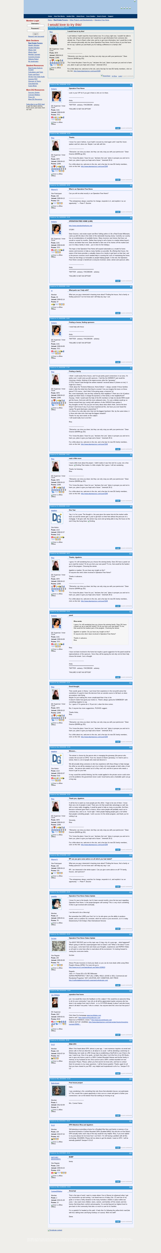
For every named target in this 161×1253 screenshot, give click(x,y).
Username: (35, 23)
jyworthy (54, 896)
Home (50, 16)
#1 (131, 85)
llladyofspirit (55, 1083)
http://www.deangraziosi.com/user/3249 (87, 71)
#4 (131, 217)
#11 (130, 611)
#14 (130, 795)
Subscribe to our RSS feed (35, 104)
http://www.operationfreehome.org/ (80, 226)
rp (51, 291)
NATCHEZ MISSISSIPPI (56, 1158)
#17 (130, 934)
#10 (130, 553)
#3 (131, 185)
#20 (130, 1079)
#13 (130, 747)
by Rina (114, 76)
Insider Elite (71, 16)
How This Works (59, 16)
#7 (131, 368)
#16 (130, 892)
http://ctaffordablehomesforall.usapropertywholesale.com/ (88, 980)
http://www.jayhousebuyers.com (89, 1017)
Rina (51, 32)
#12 (130, 683)
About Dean (80, 16)
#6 (131, 318)
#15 (130, 855)
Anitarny (54, 89)
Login (120, 76)
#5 (131, 286)
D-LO (53, 1044)
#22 (130, 1153)
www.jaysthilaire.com (94, 1015)
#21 (130, 1121)
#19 (130, 1040)
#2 (131, 134)
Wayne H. (54, 189)
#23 (130, 1187)
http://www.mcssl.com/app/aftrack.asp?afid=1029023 (87, 967)
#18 (130, 991)
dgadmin (54, 510)
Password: (35, 28)
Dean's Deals (101, 16)
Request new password (36, 36)
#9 (131, 506)
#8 (131, 455)
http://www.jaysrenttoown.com (101, 1020)
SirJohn (53, 938)
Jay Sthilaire (55, 995)
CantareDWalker (56, 1191)
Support (110, 16)
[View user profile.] (54, 45)
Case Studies (90, 16)
